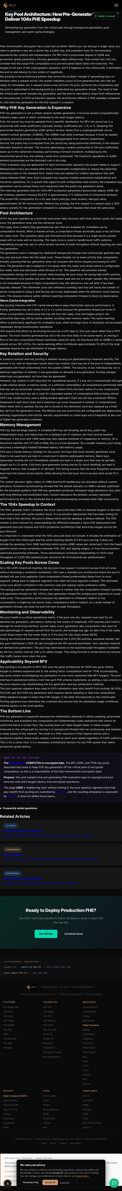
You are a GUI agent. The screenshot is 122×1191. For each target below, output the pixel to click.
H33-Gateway (10, 1039)
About (86, 1065)
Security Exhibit (10, 1105)
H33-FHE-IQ (49, 1021)
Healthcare (88, 1039)
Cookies (47, 1123)
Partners (87, 1075)
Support (87, 1084)
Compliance (8, 1123)
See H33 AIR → (41, 973)
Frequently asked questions (20, 808)
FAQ (85, 1079)
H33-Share (8, 1016)
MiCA (85, 1118)
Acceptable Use (50, 1109)
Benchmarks (89, 1021)
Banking (86, 1030)
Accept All (50, 1182)
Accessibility (49, 1118)
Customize (64, 1182)
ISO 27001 (88, 1100)
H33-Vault (8, 1011)
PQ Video (7, 1048)
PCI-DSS (87, 1109)
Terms (46, 1100)
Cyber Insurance (91, 1025)
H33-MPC (8, 1043)
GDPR (6, 1127)
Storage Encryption (52, 1052)
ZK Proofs (48, 1034)
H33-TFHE (48, 1025)
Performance (89, 1048)
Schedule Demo (73, 933)
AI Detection (49, 1048)
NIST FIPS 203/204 (92, 1123)
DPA (45, 1127)
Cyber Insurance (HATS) (15, 1096)
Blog (85, 1057)
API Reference (89, 1011)
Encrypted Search (51, 1057)
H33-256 (47, 1016)
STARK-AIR (48, 1039)
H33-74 (11, 796)
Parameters (8, 1118)
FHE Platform (17, 762)
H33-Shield (8, 1021)
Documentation (90, 1007)
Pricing (86, 1016)
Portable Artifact (13, 1171)
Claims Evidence (13, 1180)
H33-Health (8, 1025)
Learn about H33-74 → (16, 973)
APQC (6, 1034)
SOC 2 (86, 1096)
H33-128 (47, 1007)
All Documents (50, 1096)
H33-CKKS (48, 1011)
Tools (85, 1061)
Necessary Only (30, 1182)
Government (89, 1034)
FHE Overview (50, 1030)
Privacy (46, 1105)
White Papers (89, 1052)
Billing (46, 1114)
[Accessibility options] (7, 1183)
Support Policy (10, 1109)
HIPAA (86, 1105)
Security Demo (10, 1100)
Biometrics (48, 1043)
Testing (6, 1114)
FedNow (87, 1127)
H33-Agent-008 (11, 1007)
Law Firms (88, 1043)
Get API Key (46, 933)
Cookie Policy (82, 1176)
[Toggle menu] (116, 5)
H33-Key (61, 791)
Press (85, 1070)
